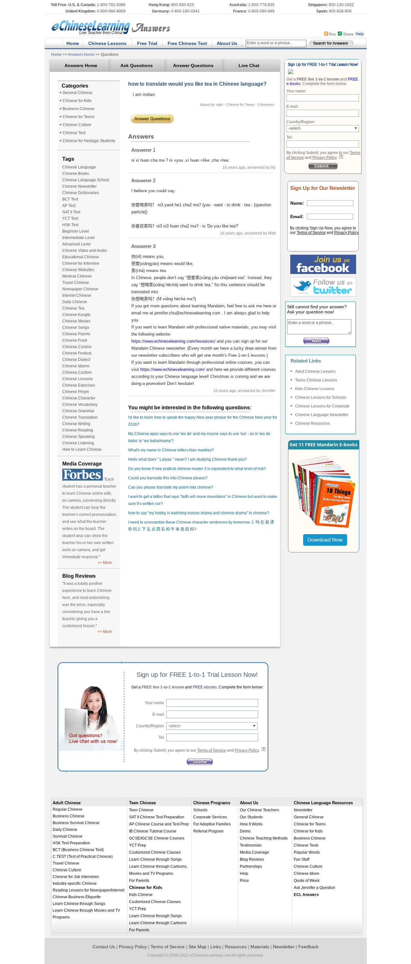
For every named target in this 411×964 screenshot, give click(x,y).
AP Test (68, 205)
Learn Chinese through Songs (79, 903)
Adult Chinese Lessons (315, 371)
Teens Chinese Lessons (316, 380)
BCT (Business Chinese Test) (78, 850)
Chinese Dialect (76, 359)
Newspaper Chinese (80, 289)
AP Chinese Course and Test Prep (159, 824)
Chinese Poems (76, 334)
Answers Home (81, 54)
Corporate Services (210, 817)
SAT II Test (71, 212)
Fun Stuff (301, 859)
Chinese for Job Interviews (76, 876)
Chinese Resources (312, 423)
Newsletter (303, 810)
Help (359, 33)
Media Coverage (254, 852)
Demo (245, 831)
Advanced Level (76, 244)
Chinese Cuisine (77, 347)
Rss (332, 34)
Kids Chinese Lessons (314, 389)
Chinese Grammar (78, 411)
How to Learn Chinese (81, 449)
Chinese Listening (78, 443)
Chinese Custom (77, 372)
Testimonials (251, 845)
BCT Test (70, 199)
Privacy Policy (324, 157)
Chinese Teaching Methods (264, 838)
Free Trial (147, 43)
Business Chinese (78, 109)
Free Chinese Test (187, 43)
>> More (105, 562)
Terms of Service (311, 232)
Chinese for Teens (78, 117)
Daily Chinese (74, 302)
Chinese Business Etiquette (77, 897)
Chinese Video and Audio (84, 250)
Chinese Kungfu (76, 314)
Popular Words (307, 852)
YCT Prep (137, 845)
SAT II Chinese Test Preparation (156, 817)
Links (215, 946)
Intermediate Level (78, 237)
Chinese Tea (73, 308)
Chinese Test (74, 133)
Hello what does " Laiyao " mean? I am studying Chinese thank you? (187, 459)
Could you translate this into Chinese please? (167, 478)
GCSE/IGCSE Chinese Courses (156, 838)
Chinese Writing (76, 424)
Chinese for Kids (77, 100)
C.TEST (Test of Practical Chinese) (83, 856)
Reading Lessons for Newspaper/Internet (88, 890)
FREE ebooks (204, 687)
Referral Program (208, 831)
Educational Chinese (80, 257)
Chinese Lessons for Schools (320, 397)
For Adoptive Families (212, 824)
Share (348, 34)
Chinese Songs (75, 327)
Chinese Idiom (306, 873)
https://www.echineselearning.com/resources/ (173, 341)
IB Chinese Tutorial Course (152, 831)
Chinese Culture (77, 125)
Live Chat (249, 65)
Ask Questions (136, 65)
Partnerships (251, 866)
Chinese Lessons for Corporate (322, 406)
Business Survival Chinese (76, 823)
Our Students (251, 817)
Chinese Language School (85, 180)
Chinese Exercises (78, 385)
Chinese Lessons (107, 43)
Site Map (197, 946)
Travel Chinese (75, 282)
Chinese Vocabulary (80, 404)
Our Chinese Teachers (259, 810)
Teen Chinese (142, 802)
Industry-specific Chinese (75, 883)
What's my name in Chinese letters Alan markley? (171, 450)
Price (244, 880)
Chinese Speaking (78, 436)
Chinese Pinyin (75, 391)
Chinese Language (79, 167)
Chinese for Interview (80, 263)
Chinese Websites (78, 270)
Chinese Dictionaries (80, 193)
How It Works (251, 824)
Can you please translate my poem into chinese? (170, 487)
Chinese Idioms (76, 366)
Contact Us (103, 946)
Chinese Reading (77, 430)
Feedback (308, 946)
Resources (236, 946)
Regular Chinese (68, 809)
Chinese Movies (76, 321)
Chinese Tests (306, 845)
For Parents (139, 880)
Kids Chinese (141, 894)
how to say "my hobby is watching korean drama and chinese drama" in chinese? (198, 513)
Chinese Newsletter (79, 186)
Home (72, 43)
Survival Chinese (68, 836)
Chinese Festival (77, 353)
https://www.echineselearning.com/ (172, 369)
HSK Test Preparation (71, 843)
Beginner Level (75, 231)
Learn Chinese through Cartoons (158, 923)
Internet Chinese (76, 295)
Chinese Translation (80, 417)
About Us (227, 43)
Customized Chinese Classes (155, 852)
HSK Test (70, 225)
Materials (259, 946)
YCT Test (70, 218)
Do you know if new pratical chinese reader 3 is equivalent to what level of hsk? (197, 468)
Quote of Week (306, 880)
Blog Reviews (252, 859)
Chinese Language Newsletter (321, 415)
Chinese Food (74, 340)
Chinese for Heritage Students (89, 141)
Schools (200, 810)
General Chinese (77, 92)
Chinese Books (75, 173)
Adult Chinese (67, 802)
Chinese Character (78, 398)
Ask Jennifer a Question (314, 887)
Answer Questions (193, 65)
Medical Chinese (77, 276)
